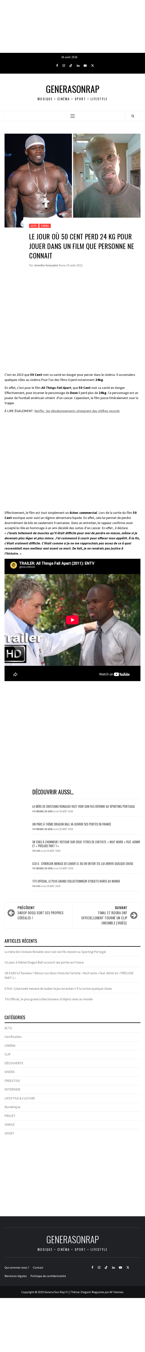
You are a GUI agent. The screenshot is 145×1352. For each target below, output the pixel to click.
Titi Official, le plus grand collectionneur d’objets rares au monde (76, 881)
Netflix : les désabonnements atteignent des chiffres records (77, 411)
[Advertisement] (72, 26)
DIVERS (10, 1072)
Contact (38, 1267)
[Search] (132, 116)
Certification (13, 1037)
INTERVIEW (12, 1089)
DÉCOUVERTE (14, 1063)
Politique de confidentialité (48, 1276)
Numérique (12, 1107)
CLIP (8, 1054)
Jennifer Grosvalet (46, 265)
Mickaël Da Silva (44, 811)
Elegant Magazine (92, 1292)
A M (38, 850)
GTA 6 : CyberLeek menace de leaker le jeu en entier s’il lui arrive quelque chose (82, 863)
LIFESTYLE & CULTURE (20, 1098)
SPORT (9, 1133)
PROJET (10, 1116)
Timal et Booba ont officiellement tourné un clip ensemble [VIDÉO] (104, 915)
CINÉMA (45, 225)
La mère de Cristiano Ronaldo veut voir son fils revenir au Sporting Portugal (83, 806)
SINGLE (10, 1124)
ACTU (34, 225)
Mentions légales (16, 1276)
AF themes (116, 1292)
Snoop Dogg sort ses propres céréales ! (40, 912)
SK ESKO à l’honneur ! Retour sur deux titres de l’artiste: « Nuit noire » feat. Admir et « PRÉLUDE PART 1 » (86, 844)
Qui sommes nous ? (17, 1267)
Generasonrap (72, 89)
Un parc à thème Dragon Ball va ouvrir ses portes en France (71, 824)
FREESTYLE (12, 1081)
